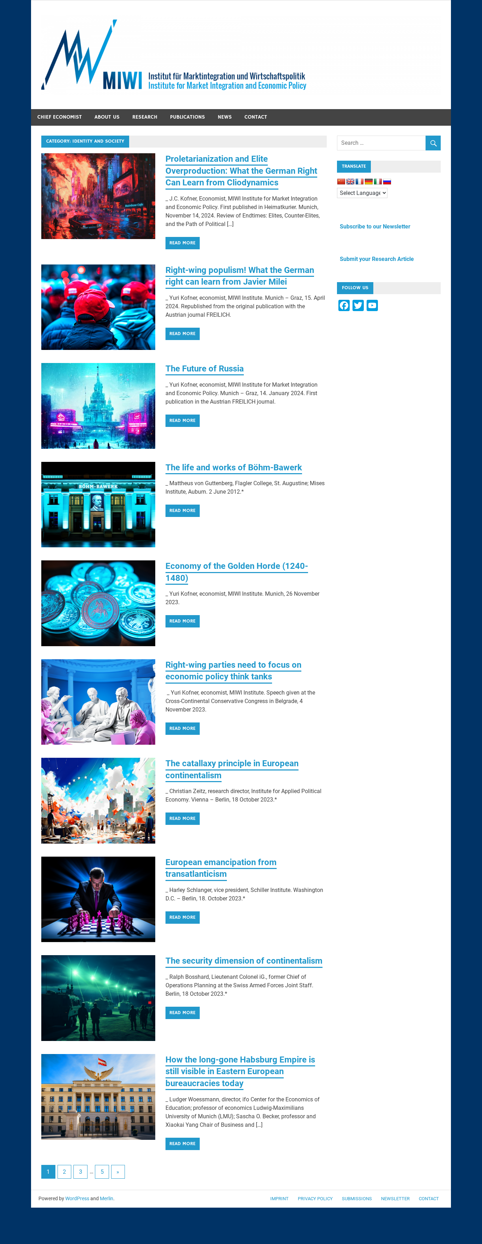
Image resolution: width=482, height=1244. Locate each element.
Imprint (279, 1198)
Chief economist (59, 117)
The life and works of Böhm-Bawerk (233, 467)
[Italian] (378, 181)
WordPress (77, 1198)
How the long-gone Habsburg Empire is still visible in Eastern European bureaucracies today (240, 1071)
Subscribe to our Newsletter (373, 226)
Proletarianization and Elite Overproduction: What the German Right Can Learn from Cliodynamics (241, 171)
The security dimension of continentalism (244, 961)
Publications (187, 117)
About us (107, 117)
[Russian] (387, 181)
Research (144, 117)
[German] (368, 181)
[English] (350, 181)
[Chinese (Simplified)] (341, 181)
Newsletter (395, 1198)
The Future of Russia (204, 369)
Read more (182, 243)
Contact (256, 117)
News (225, 117)
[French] (359, 181)
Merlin (106, 1198)
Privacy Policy (315, 1198)
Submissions (357, 1198)
